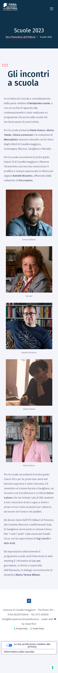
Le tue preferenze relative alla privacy (32, 645)
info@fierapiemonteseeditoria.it (20, 619)
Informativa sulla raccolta (19, 651)
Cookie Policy (38, 628)
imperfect (30, 623)
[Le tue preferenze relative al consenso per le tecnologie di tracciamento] (53, 668)
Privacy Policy (22, 628)
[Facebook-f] (29, 601)
